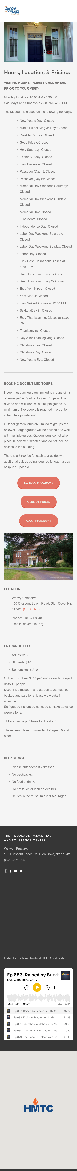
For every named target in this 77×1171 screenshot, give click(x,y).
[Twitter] (21, 871)
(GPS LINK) (31, 609)
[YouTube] (15, 871)
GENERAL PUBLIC (38, 502)
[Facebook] (10, 871)
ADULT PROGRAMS (38, 521)
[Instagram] (5, 871)
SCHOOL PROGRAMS (38, 483)
